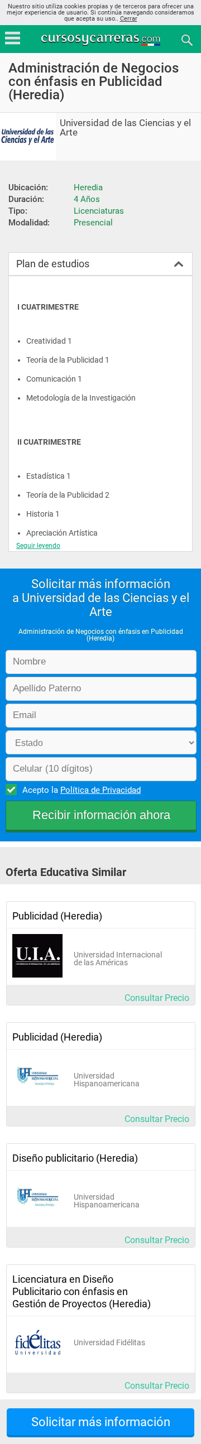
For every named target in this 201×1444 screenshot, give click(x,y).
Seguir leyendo (38, 546)
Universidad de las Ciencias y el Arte (125, 127)
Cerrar (128, 18)
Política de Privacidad (100, 790)
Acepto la (81, 790)
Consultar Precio (157, 998)
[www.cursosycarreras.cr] (101, 39)
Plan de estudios (52, 263)
